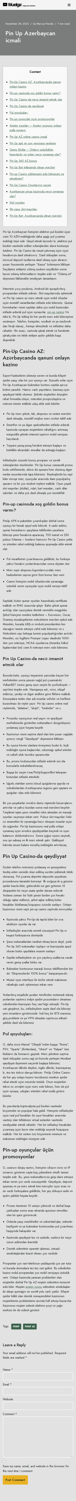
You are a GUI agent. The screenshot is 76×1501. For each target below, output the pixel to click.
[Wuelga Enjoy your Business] (20, 5)
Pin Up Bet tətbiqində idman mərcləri (32, 167)
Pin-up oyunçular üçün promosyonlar (32, 119)
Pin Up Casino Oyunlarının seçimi (30, 185)
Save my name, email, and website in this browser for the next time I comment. (36, 1468)
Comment (10, 1414)
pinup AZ (30, 1326)
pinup (16, 1326)
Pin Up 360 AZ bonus (23, 161)
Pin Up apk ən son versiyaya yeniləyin (33, 143)
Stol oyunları (17, 203)
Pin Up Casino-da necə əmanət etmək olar (36, 99)
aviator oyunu (33, 1287)
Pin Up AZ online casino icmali (28, 137)
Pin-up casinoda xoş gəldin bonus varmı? (35, 93)
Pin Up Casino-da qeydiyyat (27, 106)
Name (8, 1370)
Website (8, 1399)
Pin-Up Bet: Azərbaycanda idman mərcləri (36, 216)
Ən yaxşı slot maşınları (23, 209)
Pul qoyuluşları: (19, 113)
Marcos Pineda (45, 24)
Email (7, 1384)
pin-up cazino (55, 312)
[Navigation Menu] (69, 5)
